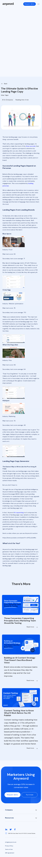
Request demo (29, 4)
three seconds (31, 146)
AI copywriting (19, 512)
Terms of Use (9, 849)
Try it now (29, 795)
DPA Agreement (9, 853)
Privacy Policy (9, 846)
